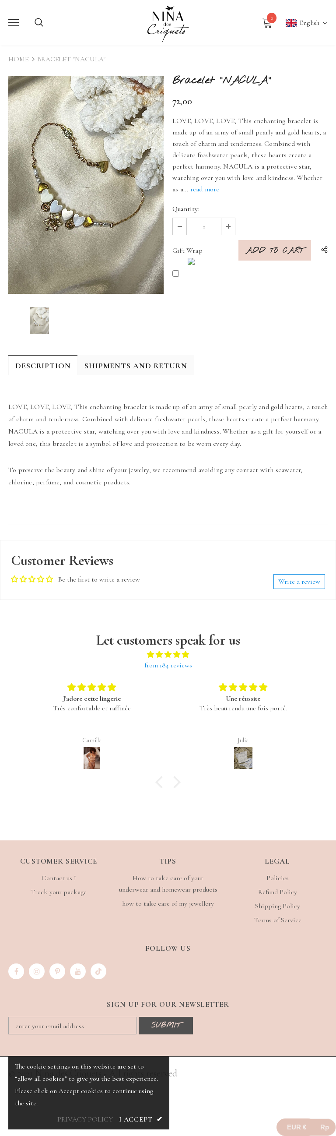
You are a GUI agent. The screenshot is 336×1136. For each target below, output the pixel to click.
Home (18, 59)
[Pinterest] (57, 971)
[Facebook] (16, 971)
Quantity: (186, 209)
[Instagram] (37, 971)
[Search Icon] (39, 22)
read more (205, 189)
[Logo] (168, 22)
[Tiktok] (98, 971)
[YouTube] (78, 971)
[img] (168, 654)
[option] (86, 185)
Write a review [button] (299, 581)
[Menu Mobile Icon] (13, 23)
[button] (302, 23)
